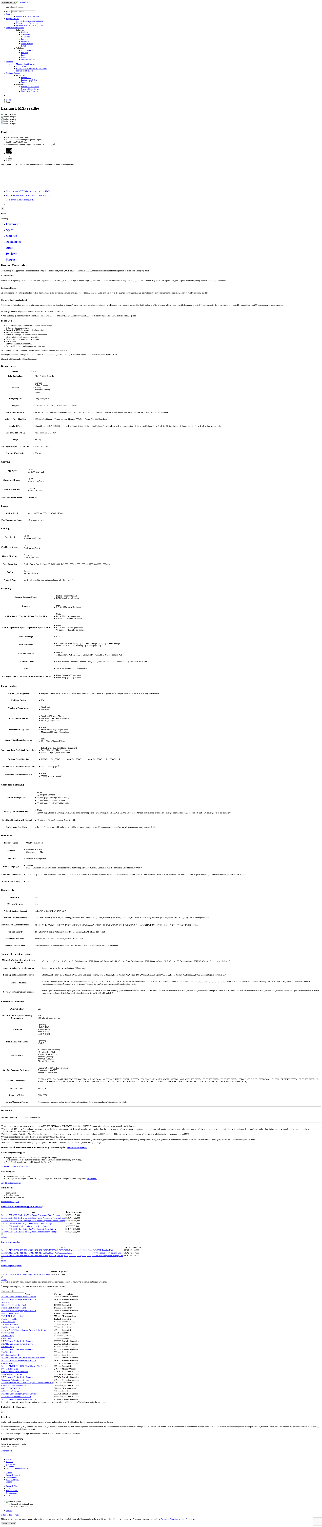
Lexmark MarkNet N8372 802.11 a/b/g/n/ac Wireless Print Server (27, 1383)
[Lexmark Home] (22, 2)
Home (8, 100)
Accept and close (8, 1524)
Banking (24, 32)
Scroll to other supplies (10, 1202)
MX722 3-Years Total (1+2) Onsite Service (18, 1297)
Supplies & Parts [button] (12, 19)
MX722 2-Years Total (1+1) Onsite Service (18, 1360)
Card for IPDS (7, 1363)
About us (9, 1462)
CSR (8, 1488)
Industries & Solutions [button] (15, 28)
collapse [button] (4, 1237)
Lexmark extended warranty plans (29, 25)
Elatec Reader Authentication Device (16, 1396)
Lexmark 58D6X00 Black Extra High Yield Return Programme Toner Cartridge (33, 1218)
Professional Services (24, 71)
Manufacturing (27, 43)
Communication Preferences (17, 1468)
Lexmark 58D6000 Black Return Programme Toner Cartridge (25, 1226)
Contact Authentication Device (13, 1385)
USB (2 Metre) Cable (9, 1313)
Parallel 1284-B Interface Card (13, 1308)
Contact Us (10, 1464)
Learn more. (92, 1178)
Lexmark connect (13, 1475)
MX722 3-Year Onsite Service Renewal (17, 1344)
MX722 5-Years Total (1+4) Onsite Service (18, 1299)
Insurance (25, 39)
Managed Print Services (25, 64)
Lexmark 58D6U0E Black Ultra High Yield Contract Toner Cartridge (29, 1232)
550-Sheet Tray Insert (9, 1324)
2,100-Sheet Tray (8, 1322)
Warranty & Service (29, 82)
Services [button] (9, 62)
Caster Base (6, 1338)
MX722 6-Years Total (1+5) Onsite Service (18, 1394)
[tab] (163, 224)
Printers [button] (9, 14)
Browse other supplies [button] (10, 1242)
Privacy (9, 1510)
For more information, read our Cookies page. (179, 1519)
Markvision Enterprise (30, 91)
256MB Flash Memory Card (12, 1316)
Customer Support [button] (13, 73)
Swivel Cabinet (7, 1333)
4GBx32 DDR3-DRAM (11, 1388)
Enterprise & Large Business (27, 16)
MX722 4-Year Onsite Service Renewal (17, 1377)
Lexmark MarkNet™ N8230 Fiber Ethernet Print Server (23, 1366)
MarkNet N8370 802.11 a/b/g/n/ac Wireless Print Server (23, 1330)
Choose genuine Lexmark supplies (30, 21)
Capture (24, 57)
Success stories (12, 1491)
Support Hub (26, 78)
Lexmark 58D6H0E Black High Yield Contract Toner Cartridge (26, 1223)
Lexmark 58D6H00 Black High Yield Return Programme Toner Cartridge (30, 1215)
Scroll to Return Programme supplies (15, 1166)
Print (23, 55)
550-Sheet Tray (7, 1347)
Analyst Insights (12, 1479)
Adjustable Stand (8, 1302)
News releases (11, 1493)
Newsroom (10, 1466)
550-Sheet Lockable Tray (11, 1327)
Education (25, 41)
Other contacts (6, 1451)
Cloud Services (27, 50)
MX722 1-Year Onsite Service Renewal (17, 1341)
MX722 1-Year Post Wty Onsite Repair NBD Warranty (23, 1358)
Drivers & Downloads (30, 87)
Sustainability (11, 1477)
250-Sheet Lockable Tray (11, 1355)
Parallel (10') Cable (9, 1319)
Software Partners (28, 59)
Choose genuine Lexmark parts (28, 23)
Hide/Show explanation (77, 1147)
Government (26, 34)
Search (8, 7)
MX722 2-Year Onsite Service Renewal (17, 1349)
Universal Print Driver (30, 89)
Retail (23, 46)
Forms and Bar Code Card (11, 1374)
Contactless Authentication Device (15, 1380)
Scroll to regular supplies (11, 1183)
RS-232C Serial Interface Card (13, 1305)
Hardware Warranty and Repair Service (31, 68)
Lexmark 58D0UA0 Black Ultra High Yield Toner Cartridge (25, 1274)
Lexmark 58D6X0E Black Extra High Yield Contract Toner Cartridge (29, 1229)
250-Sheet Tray (7, 1335)
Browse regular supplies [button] (11, 1266)
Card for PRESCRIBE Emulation (14, 1372)
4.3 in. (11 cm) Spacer (10, 1391)
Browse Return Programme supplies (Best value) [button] (22, 1206)
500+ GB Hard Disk (9, 1369)
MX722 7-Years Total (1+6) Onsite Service (18, 1399)
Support (9, 1482)
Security (24, 53)
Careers (9, 1473)
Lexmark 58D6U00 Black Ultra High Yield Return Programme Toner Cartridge (33, 1221)
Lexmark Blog (12, 1486)
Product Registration (29, 80)
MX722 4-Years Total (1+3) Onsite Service (18, 1311)
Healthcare (25, 37)
